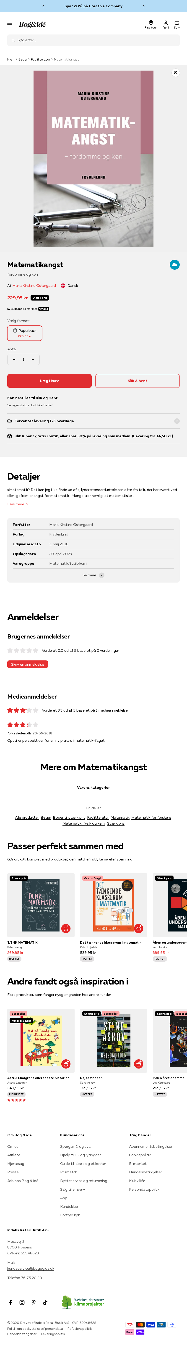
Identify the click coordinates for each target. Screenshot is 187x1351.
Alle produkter (27, 817)
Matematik (120, 817)
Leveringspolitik (53, 1334)
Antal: (12, 349)
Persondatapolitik (144, 1189)
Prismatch (68, 1172)
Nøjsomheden (91, 1078)
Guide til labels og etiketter (83, 1163)
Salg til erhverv (72, 1189)
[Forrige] (43, 6)
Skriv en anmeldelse (27, 664)
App (63, 1197)
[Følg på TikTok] (45, 1302)
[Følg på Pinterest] (34, 1302)
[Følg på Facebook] (10, 1302)
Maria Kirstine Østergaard (34, 285)
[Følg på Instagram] (22, 1302)
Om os (12, 1146)
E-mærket (138, 1163)
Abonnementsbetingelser (150, 1146)
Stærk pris (116, 823)
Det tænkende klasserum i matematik (110, 942)
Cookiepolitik (140, 1155)
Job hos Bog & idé (22, 1180)
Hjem (11, 59)
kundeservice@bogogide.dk (30, 1268)
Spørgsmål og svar (76, 1146)
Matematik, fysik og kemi (83, 823)
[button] (16, 1100)
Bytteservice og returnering (83, 1180)
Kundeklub (69, 1206)
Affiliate (13, 1155)
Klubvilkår (137, 1180)
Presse (13, 1172)
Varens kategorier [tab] (93, 787)
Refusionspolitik (80, 1329)
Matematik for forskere (151, 817)
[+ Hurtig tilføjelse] (66, 928)
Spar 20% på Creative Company (93, 6)
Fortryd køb (70, 1215)
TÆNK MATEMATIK (22, 942)
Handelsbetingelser (145, 1172)
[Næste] (144, 6)
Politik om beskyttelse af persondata (35, 1329)
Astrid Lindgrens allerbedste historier (38, 1078)
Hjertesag (15, 1163)
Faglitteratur (40, 59)
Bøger (22, 59)
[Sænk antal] (14, 359)
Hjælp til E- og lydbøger (80, 1155)
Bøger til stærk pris (69, 817)
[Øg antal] (32, 359)
